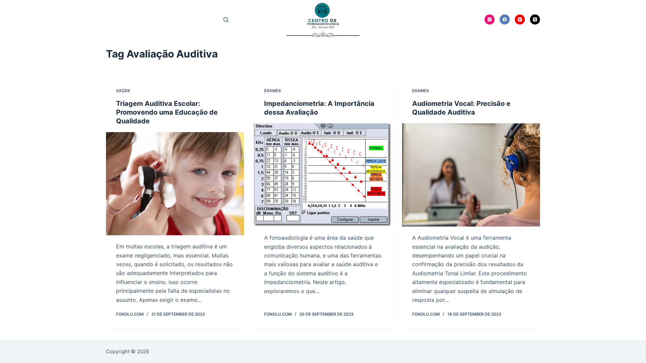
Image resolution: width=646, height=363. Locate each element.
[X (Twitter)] (535, 19)
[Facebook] (505, 19)
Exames (272, 90)
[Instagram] (490, 19)
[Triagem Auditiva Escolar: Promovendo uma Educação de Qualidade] (175, 184)
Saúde (123, 90)
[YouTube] (520, 19)
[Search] (225, 19)
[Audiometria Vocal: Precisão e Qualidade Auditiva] (471, 175)
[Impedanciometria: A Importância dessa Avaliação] (323, 175)
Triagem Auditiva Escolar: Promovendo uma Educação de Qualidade (167, 112)
